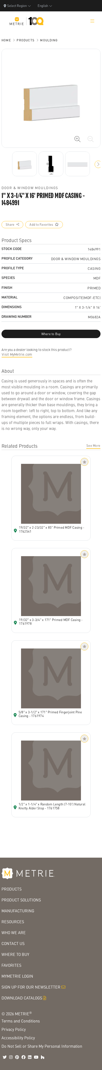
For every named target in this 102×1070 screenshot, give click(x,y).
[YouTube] (36, 1057)
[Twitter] (5, 1057)
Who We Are (13, 932)
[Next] (24, 163)
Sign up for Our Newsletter (30, 987)
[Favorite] (84, 462)
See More (93, 446)
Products (25, 40)
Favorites (11, 965)
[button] (98, 164)
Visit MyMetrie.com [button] (17, 354)
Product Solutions (21, 899)
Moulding (49, 40)
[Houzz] (42, 1057)
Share (10, 224)
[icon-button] (77, 139)
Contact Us (13, 943)
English (43, 5)
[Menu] (92, 21)
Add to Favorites (41, 224)
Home (6, 40)
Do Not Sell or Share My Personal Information (41, 1046)
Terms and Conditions (20, 1020)
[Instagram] (11, 1057)
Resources (12, 921)
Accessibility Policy (18, 1037)
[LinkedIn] (29, 1057)
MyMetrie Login (17, 976)
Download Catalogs (21, 997)
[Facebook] (24, 1057)
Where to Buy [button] (51, 334)
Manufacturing (17, 910)
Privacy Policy (13, 1029)
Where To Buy (15, 954)
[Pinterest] (17, 1057)
